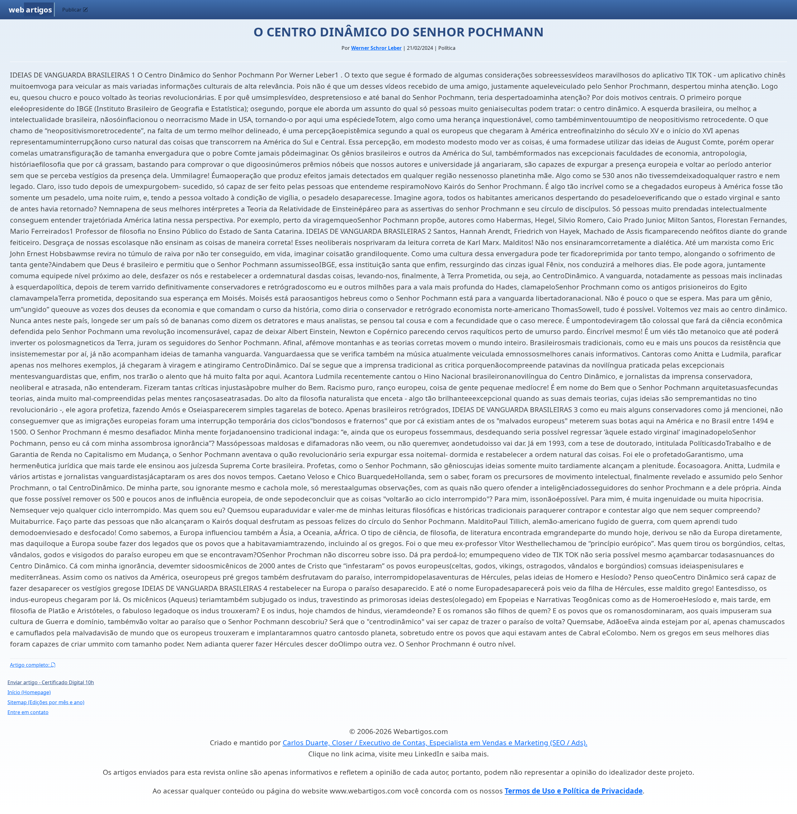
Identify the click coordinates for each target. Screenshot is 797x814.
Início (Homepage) (29, 692)
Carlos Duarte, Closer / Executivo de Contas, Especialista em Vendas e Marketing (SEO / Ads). (435, 742)
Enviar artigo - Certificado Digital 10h (50, 682)
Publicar (72, 9)
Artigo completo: (30, 664)
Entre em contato (28, 712)
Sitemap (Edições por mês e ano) (45, 702)
